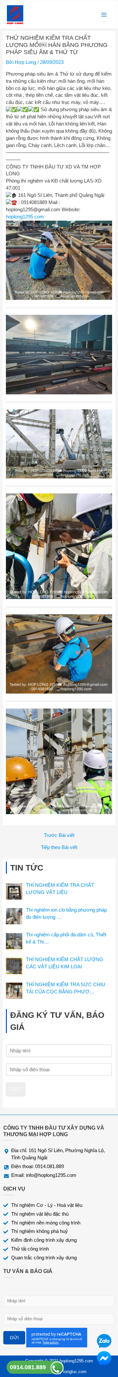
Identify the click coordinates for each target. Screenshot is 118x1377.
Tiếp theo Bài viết (59, 847)
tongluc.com (75, 1371)
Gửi (15, 1089)
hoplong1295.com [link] (25, 216)
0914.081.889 (28, 1367)
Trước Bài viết (59, 835)
